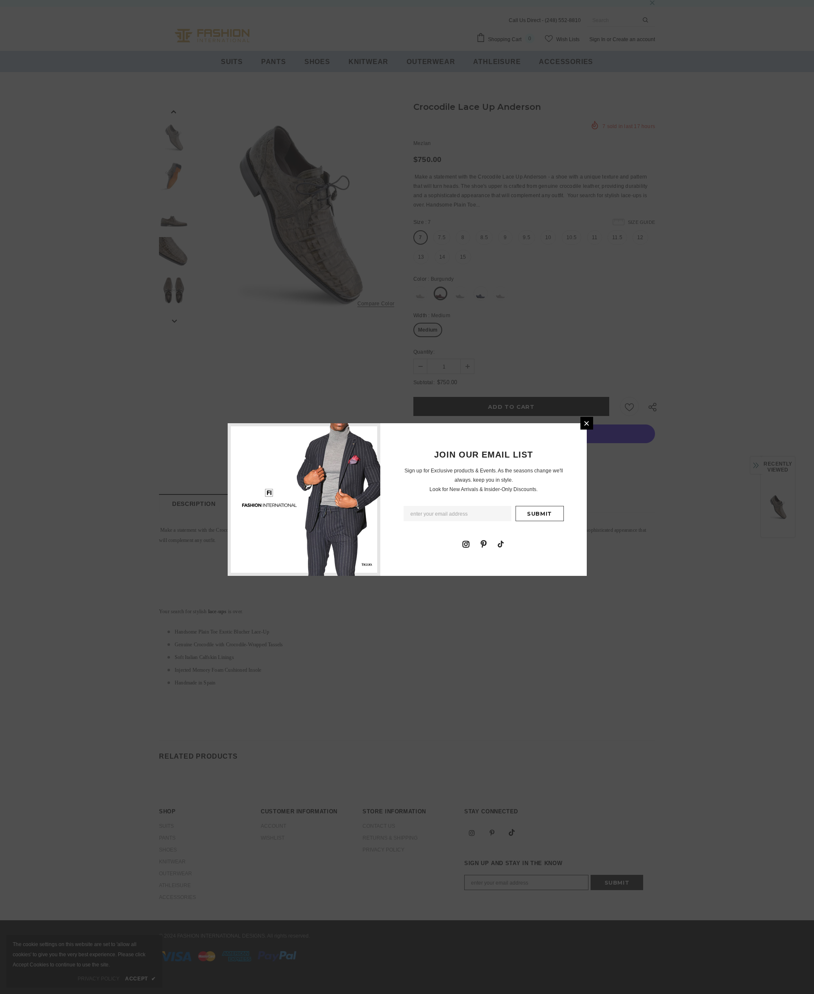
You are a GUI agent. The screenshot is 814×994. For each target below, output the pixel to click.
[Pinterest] (483, 543)
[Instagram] (466, 543)
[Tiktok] (500, 543)
